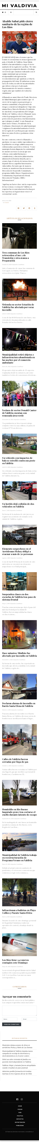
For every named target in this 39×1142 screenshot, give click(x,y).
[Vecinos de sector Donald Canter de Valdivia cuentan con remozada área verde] (19, 393)
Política (20, 1116)
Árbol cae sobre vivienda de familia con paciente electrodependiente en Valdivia (16, 1060)
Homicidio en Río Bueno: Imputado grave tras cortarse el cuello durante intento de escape (19, 812)
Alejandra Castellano (18, 264)
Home (20, 1106)
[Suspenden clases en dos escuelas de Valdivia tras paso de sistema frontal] (19, 581)
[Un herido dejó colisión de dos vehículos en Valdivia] (19, 490)
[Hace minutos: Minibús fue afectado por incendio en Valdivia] (19, 634)
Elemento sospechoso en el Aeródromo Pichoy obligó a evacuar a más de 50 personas (17, 551)
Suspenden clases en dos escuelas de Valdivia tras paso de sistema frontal (19, 597)
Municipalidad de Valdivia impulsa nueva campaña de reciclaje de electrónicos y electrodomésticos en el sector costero (17, 1053)
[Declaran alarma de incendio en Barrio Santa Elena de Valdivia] (19, 686)
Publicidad (20, 1125)
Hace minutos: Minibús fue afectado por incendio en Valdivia (19, 654)
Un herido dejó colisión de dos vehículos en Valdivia (18, 505)
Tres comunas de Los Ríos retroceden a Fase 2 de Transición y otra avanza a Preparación (15, 256)
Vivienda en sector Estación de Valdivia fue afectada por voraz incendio (18, 307)
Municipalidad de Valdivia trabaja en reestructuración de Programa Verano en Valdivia (19, 858)
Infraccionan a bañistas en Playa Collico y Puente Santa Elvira (19, 911)
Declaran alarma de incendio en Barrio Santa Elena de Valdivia (18, 704)
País (20, 1112)
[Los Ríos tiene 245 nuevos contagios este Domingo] (19, 945)
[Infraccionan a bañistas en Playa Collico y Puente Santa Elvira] (19, 892)
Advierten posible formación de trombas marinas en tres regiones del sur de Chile (17, 1072)
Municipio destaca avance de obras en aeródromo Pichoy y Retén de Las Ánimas (17, 1046)
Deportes (20, 1119)
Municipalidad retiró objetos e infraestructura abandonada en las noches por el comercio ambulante (18, 358)
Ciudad (6, 202)
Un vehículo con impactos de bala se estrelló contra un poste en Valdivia (18, 460)
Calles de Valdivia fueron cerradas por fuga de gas (15, 760)
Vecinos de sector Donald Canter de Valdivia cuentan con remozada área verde (19, 413)
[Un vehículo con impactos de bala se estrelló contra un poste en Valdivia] (19, 444)
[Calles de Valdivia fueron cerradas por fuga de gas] (19, 740)
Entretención (20, 1122)
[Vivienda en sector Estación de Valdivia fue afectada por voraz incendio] (19, 289)
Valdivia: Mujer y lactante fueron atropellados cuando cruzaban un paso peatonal (19, 1066)
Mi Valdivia (19, 5)
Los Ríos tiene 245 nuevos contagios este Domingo (15, 961)
